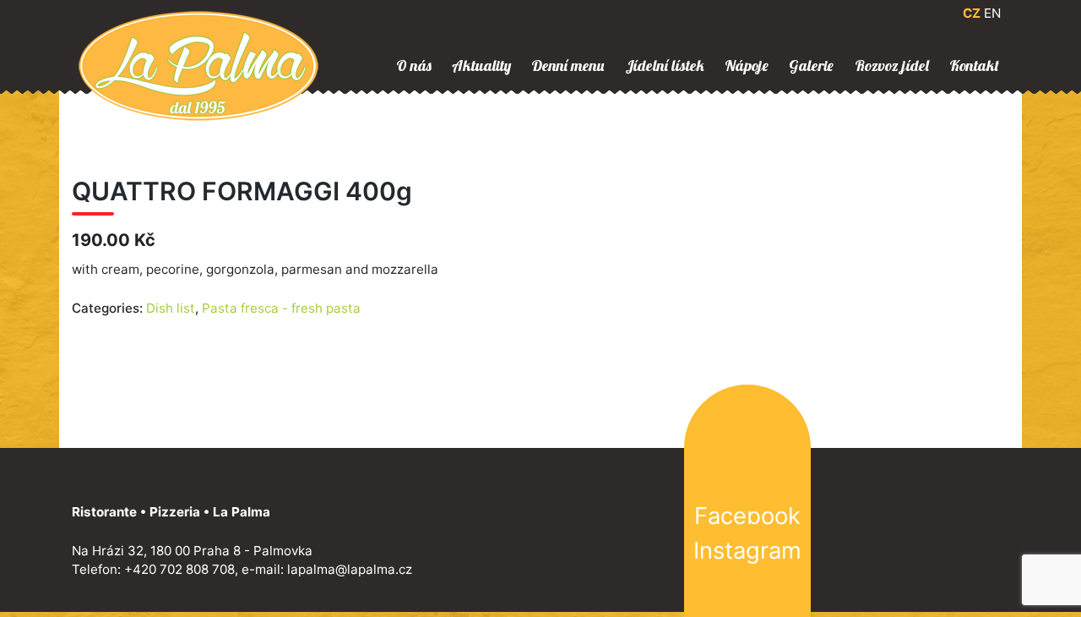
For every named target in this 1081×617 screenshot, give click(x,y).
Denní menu (567, 65)
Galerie (811, 65)
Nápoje (747, 65)
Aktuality (481, 65)
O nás (414, 65)
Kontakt (974, 65)
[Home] (198, 64)
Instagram (747, 550)
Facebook (747, 515)
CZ (972, 13)
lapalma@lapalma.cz (349, 569)
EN (992, 13)
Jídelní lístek (664, 65)
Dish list (170, 308)
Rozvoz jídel (892, 65)
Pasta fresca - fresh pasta (281, 308)
